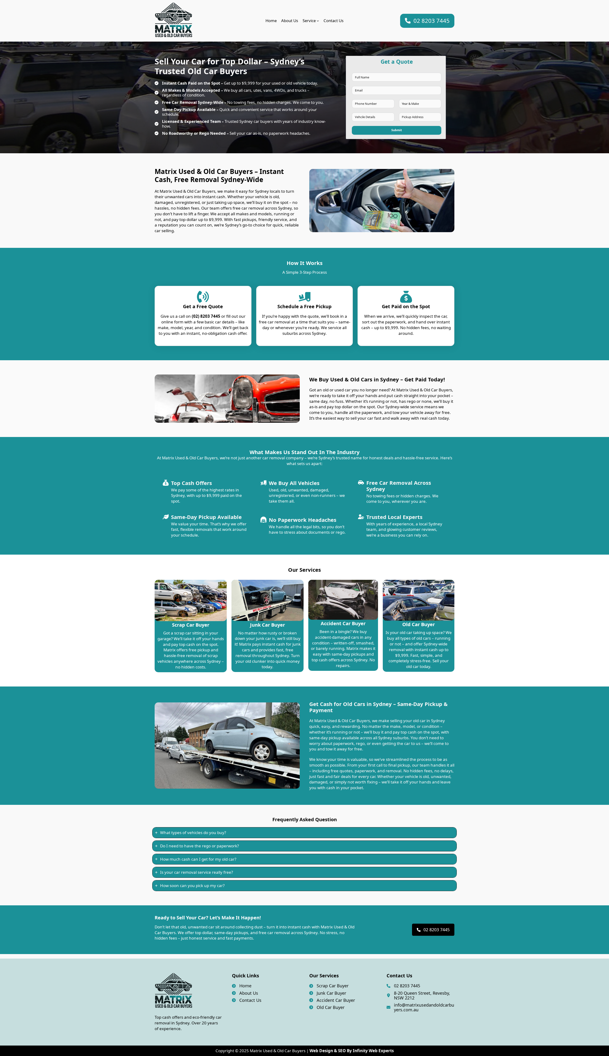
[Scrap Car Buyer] (329, 985)
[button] (427, 21)
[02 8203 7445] (403, 985)
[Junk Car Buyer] (327, 993)
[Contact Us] (246, 1000)
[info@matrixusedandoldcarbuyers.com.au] (420, 1007)
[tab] (304, 832)
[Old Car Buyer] (326, 1007)
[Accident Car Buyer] (332, 1000)
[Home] (241, 985)
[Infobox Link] (191, 626)
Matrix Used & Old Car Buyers (277, 1050)
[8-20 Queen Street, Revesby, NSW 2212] (420, 995)
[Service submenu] (318, 20)
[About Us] (245, 993)
